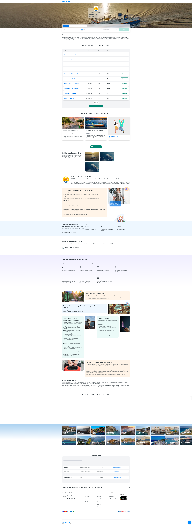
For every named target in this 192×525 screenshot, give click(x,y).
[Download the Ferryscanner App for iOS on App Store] (123, 497)
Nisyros (153, 442)
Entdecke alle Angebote (96, 146)
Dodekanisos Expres (106, 159)
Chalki (93, 432)
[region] (96, 410)
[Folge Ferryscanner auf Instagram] (64, 498)
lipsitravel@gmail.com (117, 477)
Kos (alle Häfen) (140, 432)
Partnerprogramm (100, 499)
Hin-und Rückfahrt (74, 26)
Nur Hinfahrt (66, 26)
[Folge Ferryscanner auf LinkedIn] (69, 498)
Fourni (93, 442)
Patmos (168, 432)
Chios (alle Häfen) (81, 442)
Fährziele (86, 498)
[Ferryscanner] (66, 1)
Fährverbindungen (88, 496)
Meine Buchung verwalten (113, 494)
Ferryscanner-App (110, 39)
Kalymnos (124, 432)
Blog (86, 494)
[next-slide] (131, 128)
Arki (63, 442)
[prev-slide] (60, 128)
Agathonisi (65, 432)
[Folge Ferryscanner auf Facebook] (62, 498)
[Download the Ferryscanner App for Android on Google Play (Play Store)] (123, 499)
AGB (97, 501)
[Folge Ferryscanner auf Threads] (74, 498)
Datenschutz (99, 504)
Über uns (98, 494)
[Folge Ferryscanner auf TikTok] (67, 498)
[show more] (96, 480)
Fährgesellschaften (68, 34)
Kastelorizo (124, 442)
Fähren (86, 501)
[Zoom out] (191, 399)
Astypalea (109, 442)
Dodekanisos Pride (90, 169)
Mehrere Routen (83, 26)
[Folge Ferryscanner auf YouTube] (72, 498)
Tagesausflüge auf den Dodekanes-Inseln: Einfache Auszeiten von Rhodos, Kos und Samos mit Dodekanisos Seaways (72, 132)
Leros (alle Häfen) (141, 442)
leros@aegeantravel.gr (117, 467)
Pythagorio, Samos (170, 442)
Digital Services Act (100, 506)
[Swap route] (82, 30)
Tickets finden (124, 54)
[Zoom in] (191, 397)
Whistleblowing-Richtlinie (101, 502)
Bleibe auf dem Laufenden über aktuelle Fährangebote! (117, 138)
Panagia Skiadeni (90, 159)
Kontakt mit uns (111, 496)
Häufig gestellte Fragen (112, 498)
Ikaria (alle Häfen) (111, 432)
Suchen (124, 29)
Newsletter (99, 496)
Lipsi (152, 432)
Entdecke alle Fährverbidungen (96, 106)
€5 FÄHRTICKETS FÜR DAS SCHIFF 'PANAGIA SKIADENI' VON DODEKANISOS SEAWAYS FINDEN (95, 131)
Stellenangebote (100, 498)
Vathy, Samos (80, 432)
